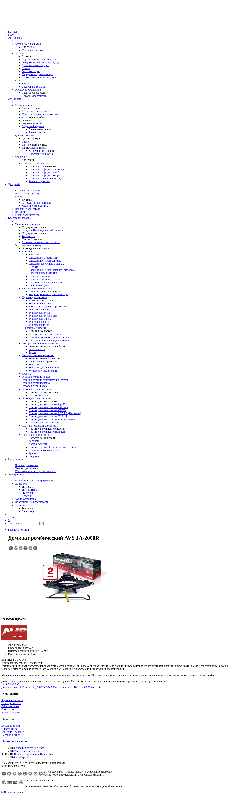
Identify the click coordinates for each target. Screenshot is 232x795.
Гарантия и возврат (12, 731)
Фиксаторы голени (40, 312)
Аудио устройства (25, 498)
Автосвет (20, 53)
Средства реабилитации (36, 434)
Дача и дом (14, 98)
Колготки (34, 364)
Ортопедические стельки (36, 398)
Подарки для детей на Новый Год (33, 754)
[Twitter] (30, 773)
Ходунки (34, 456)
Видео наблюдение (33, 126)
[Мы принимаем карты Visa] (9, 782)
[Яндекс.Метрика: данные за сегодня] (12, 792)
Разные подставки (39, 181)
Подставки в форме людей (44, 172)
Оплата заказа (9, 728)
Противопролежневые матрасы (47, 431)
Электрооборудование (28, 89)
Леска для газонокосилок (36, 111)
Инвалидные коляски (34, 327)
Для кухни (21, 156)
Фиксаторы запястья (40, 318)
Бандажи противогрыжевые (45, 260)
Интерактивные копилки (36, 202)
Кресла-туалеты (38, 443)
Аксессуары (29, 511)
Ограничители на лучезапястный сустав (45, 379)
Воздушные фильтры (34, 86)
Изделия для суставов (34, 297)
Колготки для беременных (44, 367)
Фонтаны (27, 120)
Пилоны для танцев (26, 465)
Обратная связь (10, 706)
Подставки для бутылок (35, 163)
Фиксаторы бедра (39, 309)
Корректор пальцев (40, 303)
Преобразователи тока (35, 95)
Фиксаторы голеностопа (43, 315)
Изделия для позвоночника (37, 288)
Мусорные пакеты (32, 50)
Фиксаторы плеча (39, 324)
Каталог (12, 31)
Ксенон (26, 68)
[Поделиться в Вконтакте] (25, 548)
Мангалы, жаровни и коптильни (40, 114)
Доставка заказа (10, 725)
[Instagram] (35, 773)
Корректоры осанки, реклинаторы (48, 294)
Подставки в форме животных (46, 169)
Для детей (14, 184)
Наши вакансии (10, 712)
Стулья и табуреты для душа (45, 450)
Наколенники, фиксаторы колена (48, 306)
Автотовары (15, 37)
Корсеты (27, 373)
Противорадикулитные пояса (46, 282)
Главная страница (18, 529)
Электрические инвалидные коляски (50, 340)
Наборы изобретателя (27, 208)
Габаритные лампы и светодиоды (41, 62)
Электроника (15, 474)
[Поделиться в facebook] (10, 548)
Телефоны (21, 505)
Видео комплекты (39, 132)
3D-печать (21, 483)
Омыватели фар (31, 71)
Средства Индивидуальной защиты (42, 230)
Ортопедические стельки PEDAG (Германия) (55, 413)
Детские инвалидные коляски (46, 334)
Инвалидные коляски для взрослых (49, 337)
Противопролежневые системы (40, 425)
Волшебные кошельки (28, 190)
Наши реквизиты (11, 703)
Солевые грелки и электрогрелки (41, 242)
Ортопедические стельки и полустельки (52, 419)
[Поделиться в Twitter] (30, 548)
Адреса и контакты (12, 700)
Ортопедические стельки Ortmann (48, 407)
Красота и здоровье (19, 217)
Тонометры (28, 236)
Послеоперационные (41, 276)
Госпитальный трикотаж (43, 361)
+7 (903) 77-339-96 (41, 687)
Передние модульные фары (37, 74)
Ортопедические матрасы (36, 388)
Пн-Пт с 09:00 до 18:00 (87, 687)
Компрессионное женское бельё (40, 343)
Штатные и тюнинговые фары (39, 77)
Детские (33, 266)
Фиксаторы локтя (39, 321)
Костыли (34, 440)
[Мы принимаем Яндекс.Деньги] (21, 782)
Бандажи (27, 251)
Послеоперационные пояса (44, 279)
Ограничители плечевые (36, 382)
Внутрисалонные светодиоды (39, 59)
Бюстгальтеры (37, 349)
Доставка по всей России (16, 687)
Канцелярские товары (34, 147)
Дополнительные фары (35, 65)
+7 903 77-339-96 (11, 684)
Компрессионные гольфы (43, 370)
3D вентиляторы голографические (35, 480)
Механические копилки (35, 205)
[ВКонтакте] (9, 773)
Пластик (27, 495)
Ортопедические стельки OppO (47, 404)
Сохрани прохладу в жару (29, 747)
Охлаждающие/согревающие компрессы (52, 269)
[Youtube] (25, 773)
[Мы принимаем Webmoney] (4, 782)
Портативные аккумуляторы (31, 501)
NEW (11, 34)
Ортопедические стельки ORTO (47, 410)
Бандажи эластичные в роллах (46, 263)
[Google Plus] (19, 773)
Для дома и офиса (25, 135)
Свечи (25, 141)
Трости (33, 453)
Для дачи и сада (24, 104)
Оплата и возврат (63, 687)
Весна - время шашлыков (28, 751)
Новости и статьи (14, 741)
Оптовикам (8, 709)
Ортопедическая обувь (35, 385)
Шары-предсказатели (27, 214)
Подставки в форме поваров (45, 175)
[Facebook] (4, 773)
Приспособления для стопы (45, 422)
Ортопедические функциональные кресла (53, 447)
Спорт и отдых (16, 459)
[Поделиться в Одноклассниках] (20, 548)
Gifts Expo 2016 (23, 757)
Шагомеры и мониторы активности (35, 471)
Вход (12, 517)
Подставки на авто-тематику (45, 178)
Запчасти (20, 80)
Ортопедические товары (29, 245)
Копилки (20, 196)
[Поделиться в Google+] (15, 548)
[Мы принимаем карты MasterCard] (15, 782)
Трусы (32, 352)
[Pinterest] (40, 773)
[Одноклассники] (14, 773)
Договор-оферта (10, 734)
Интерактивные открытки (30, 193)
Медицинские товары (27, 224)
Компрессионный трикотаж (38, 355)
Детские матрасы (38, 395)
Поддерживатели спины (43, 272)
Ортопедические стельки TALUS (48, 416)
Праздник (20, 211)
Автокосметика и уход (28, 43)
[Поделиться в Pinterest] (35, 548)
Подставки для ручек (41, 153)
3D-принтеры (30, 489)
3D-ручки (27, 492)
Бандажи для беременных (43, 257)
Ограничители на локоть (36, 376)
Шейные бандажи (39, 285)
